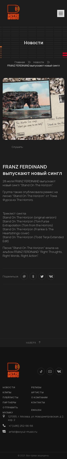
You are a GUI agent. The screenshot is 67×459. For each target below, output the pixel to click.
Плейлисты (10, 397)
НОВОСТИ (9, 387)
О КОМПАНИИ (39, 397)
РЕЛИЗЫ (36, 387)
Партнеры (9, 402)
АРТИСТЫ (37, 392)
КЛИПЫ (7, 392)
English (36, 410)
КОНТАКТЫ (38, 402)
